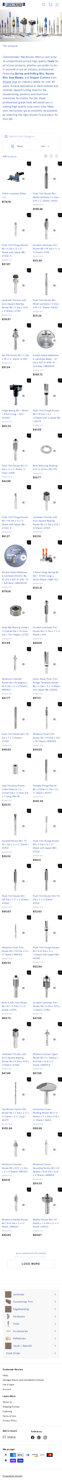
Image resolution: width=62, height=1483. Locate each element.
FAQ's (5, 1375)
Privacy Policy (10, 1420)
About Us (7, 1402)
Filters (20, 146)
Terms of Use (9, 1416)
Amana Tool (10, 81)
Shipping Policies (11, 1406)
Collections (17, 30)
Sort (43, 146)
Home (5, 30)
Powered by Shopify (12, 1476)
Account (7, 1389)
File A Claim (8, 1384)
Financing (7, 1411)
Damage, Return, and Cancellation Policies (23, 1380)
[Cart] (50, 5)
